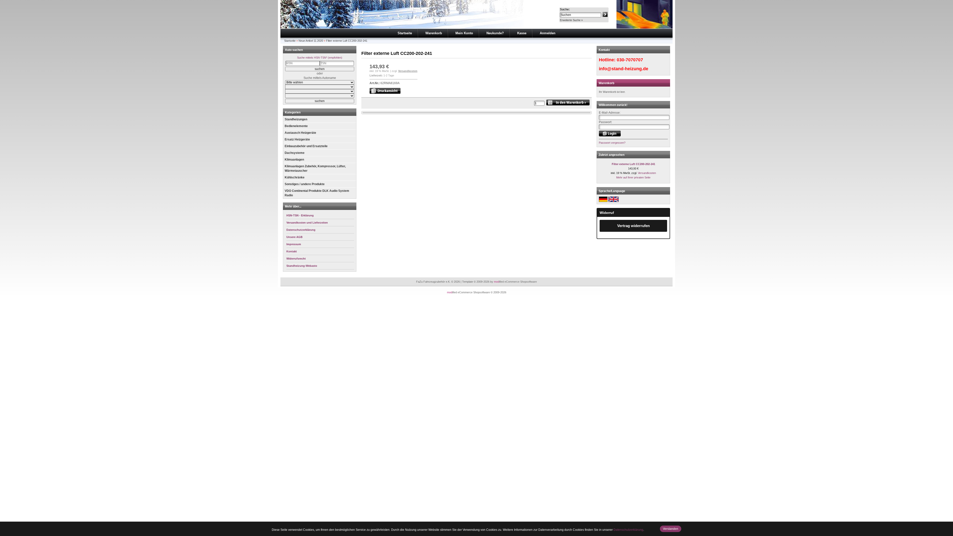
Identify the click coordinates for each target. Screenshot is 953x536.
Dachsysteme (295, 153)
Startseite (405, 33)
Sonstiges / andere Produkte (305, 184)
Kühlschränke (295, 177)
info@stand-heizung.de (623, 68)
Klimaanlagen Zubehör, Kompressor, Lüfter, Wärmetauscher (315, 168)
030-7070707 (630, 59)
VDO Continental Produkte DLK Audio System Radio (317, 193)
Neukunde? (495, 33)
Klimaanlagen (294, 159)
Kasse (521, 33)
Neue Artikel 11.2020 (311, 40)
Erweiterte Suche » (571, 20)
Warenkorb (433, 33)
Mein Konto (464, 33)
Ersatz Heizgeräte (297, 139)
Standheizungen (296, 119)
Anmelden (547, 33)
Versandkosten (407, 70)
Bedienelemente (296, 126)
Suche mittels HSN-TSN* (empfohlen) (319, 57)
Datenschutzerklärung (628, 530)
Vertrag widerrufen (633, 226)
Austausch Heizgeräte (300, 132)
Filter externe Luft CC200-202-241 (346, 40)
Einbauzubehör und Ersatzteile (306, 146)
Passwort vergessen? (612, 142)
